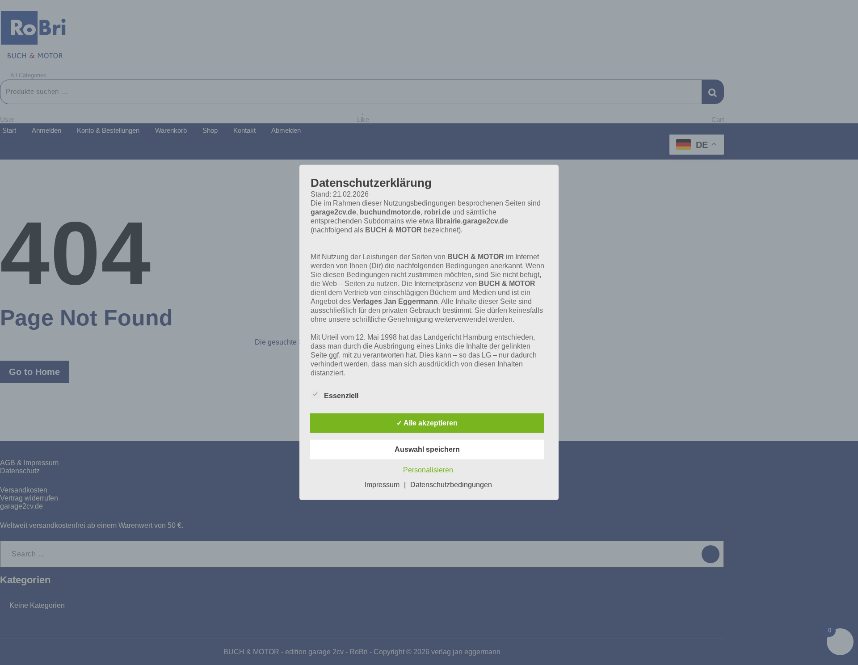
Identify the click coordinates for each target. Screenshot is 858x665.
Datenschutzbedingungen (451, 484)
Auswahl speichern (427, 449)
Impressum (382, 484)
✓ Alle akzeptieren (427, 423)
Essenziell (341, 396)
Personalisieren (428, 470)
